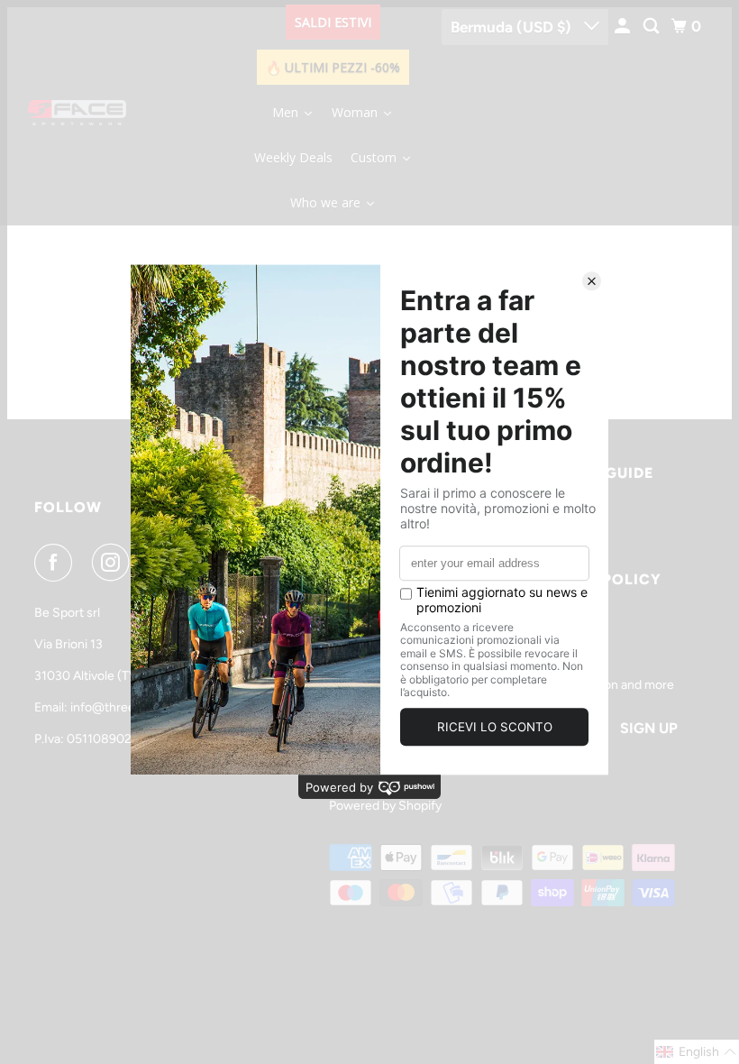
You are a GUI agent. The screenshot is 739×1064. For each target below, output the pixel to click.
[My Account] (623, 26)
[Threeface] (77, 113)
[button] (696, 1052)
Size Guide (610, 473)
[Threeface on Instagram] (114, 563)
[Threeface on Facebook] (56, 563)
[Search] (652, 26)
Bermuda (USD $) (513, 27)
